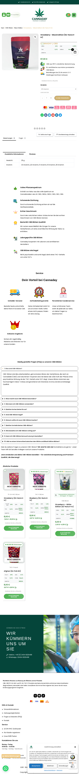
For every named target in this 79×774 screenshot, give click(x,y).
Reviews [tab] (32, 154)
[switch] (73, 767)
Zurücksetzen (44, 92)
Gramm (43, 85)
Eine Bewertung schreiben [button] (66, 134)
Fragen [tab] (21, 138)
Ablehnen (50, 766)
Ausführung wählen (14, 528)
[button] (75, 747)
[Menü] (76, 755)
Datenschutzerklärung (50, 770)
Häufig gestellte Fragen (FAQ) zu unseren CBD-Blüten (39, 362)
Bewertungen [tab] (7, 138)
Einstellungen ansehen (67, 766)
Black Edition (18, 28)
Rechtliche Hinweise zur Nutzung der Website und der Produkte (22, 680)
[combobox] (15, 15)
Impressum (59, 770)
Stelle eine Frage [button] (45, 134)
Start (2, 28)
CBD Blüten (9, 28)
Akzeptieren (36, 766)
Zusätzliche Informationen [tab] (14, 154)
